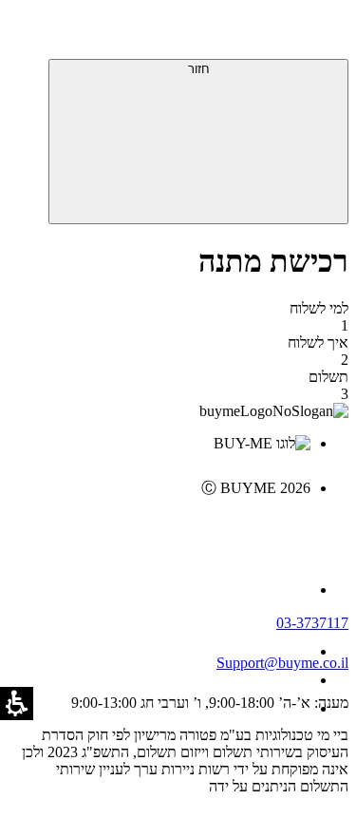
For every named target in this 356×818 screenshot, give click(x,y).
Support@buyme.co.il (282, 663)
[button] (322, 33)
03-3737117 (312, 623)
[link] (159, 528)
